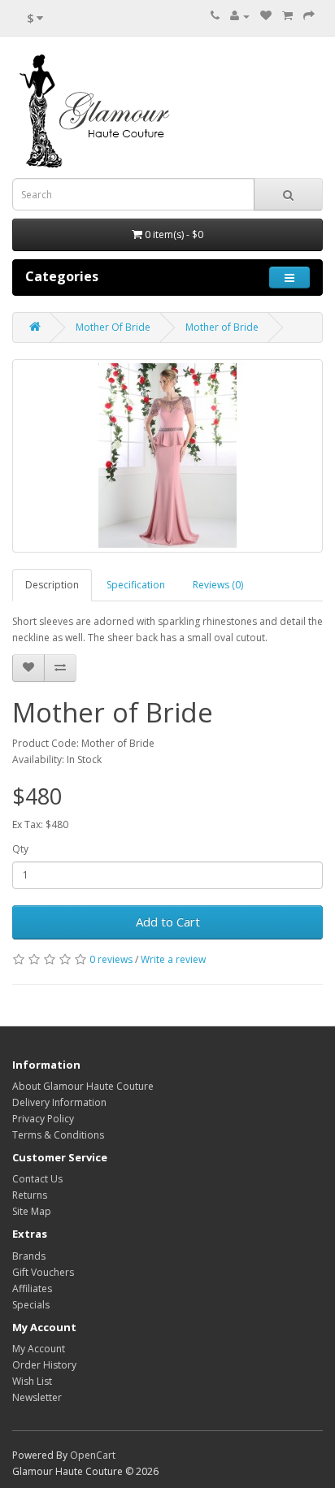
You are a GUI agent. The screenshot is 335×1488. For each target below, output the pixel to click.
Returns (29, 1195)
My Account (38, 1349)
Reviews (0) (218, 585)
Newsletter (37, 1397)
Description (52, 585)
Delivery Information (59, 1102)
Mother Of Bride (113, 327)
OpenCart (92, 1455)
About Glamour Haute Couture (83, 1086)
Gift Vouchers (43, 1272)
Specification (136, 585)
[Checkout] (309, 16)
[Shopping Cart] (287, 16)
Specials (31, 1305)
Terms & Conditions (58, 1135)
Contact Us (37, 1179)
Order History (44, 1365)
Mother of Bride (222, 327)
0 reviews (111, 959)
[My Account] (240, 16)
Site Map (31, 1211)
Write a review (173, 959)
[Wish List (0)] (266, 16)
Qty (20, 849)
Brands (29, 1256)
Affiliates (32, 1288)
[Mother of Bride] (167, 456)
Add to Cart (168, 921)
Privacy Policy (43, 1119)
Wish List (32, 1381)
